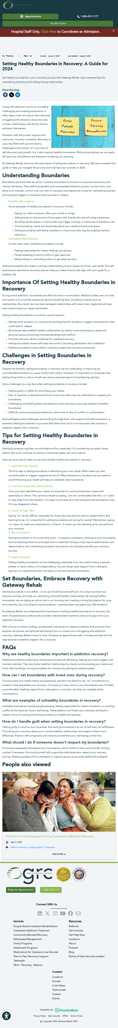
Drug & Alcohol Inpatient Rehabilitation (36, 926)
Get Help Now (77, 935)
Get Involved (76, 931)
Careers (56, 994)
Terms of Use (76, 1016)
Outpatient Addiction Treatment (32, 931)
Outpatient (50, 847)
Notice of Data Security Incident (86, 956)
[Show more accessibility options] (6, 1015)
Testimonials (59, 990)
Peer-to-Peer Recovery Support (31, 956)
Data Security (54, 1016)
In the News (58, 986)
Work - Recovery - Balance (28, 965)
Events (56, 998)
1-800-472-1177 (89, 16)
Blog (71, 952)
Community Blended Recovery (31, 935)
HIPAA (65, 1016)
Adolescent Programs (26, 948)
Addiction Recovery (19, 847)
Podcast (73, 948)
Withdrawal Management (28, 939)
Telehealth (19, 961)
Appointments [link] (32, 16)
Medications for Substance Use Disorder (36, 952)
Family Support (36, 847)
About (72, 943)
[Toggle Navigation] (113, 6)
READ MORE (57, 854)
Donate (56, 981)
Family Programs (23, 943)
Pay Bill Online (58, 23)
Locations (74, 939)
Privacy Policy (39, 1016)
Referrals (74, 926)
